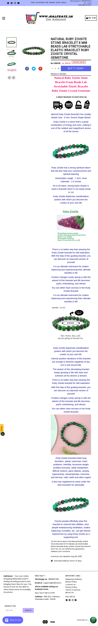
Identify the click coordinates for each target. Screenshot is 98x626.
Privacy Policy (71, 587)
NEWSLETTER (10, 606)
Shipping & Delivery (73, 579)
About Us (69, 592)
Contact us (70, 584)
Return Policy (71, 581)
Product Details (58, 74)
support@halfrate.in (84, 5)
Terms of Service (72, 590)
